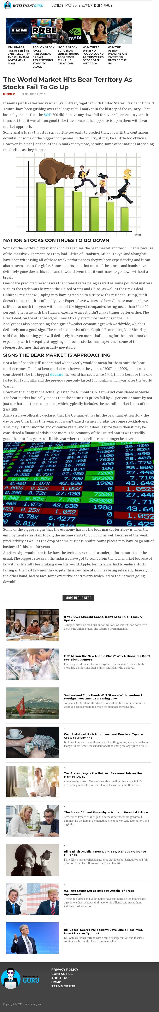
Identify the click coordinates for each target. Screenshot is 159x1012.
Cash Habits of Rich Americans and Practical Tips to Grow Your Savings (103, 735)
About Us (59, 978)
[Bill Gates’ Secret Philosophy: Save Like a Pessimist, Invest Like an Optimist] (32, 952)
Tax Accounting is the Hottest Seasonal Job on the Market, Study (103, 775)
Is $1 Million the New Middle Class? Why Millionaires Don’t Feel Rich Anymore (107, 657)
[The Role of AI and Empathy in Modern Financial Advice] (32, 835)
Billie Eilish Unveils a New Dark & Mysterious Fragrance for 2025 (105, 853)
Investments (72, 5)
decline (56, 374)
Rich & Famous (103, 5)
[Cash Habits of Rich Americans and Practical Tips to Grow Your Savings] (32, 757)
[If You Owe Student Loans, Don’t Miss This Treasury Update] (32, 639)
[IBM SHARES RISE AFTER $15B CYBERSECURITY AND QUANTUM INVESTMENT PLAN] (18, 31)
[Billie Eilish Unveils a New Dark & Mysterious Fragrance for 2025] (32, 874)
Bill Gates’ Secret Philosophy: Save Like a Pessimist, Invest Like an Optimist (103, 931)
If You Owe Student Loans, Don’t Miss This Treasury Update (103, 618)
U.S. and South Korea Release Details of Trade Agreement (99, 892)
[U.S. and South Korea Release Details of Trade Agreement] (32, 913)
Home (56, 982)
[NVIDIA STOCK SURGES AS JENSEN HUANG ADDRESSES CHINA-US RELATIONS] (69, 31)
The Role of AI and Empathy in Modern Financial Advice (106, 812)
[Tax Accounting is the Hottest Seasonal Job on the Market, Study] (32, 796)
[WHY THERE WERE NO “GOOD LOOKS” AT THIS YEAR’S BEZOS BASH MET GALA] (94, 31)
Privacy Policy (64, 969)
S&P (48, 114)
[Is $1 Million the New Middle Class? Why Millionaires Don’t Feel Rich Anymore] (32, 678)
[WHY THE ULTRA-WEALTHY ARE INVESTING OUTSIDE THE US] (119, 31)
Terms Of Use (63, 986)
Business (57, 5)
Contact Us (62, 974)
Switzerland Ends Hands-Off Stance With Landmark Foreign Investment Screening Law (103, 696)
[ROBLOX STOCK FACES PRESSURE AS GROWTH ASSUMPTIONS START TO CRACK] (43, 31)
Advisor (87, 5)
